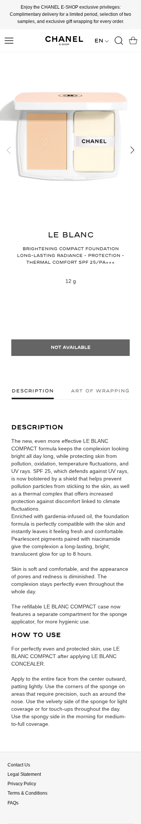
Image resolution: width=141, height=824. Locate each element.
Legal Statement (24, 774)
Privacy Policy (22, 783)
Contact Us (19, 765)
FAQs (13, 803)
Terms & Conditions (27, 793)
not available (71, 347)
